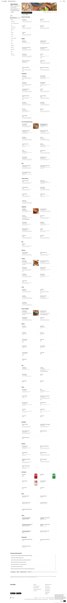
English (47, 593)
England (18, 571)
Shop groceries (47, 592)
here (62, 599)
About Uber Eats (47, 590)
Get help (35, 584)
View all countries (47, 587)
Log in (60, 1)
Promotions (35, 590)
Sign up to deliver (36, 587)
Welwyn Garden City (23, 571)
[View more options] (55, 4)
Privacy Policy (39, 599)
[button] (33, 556)
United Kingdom (13, 571)
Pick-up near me (47, 589)
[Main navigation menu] (2, 1)
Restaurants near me (48, 584)
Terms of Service (44, 599)
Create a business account (37, 589)
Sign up (64, 1)
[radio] (24, 14)
